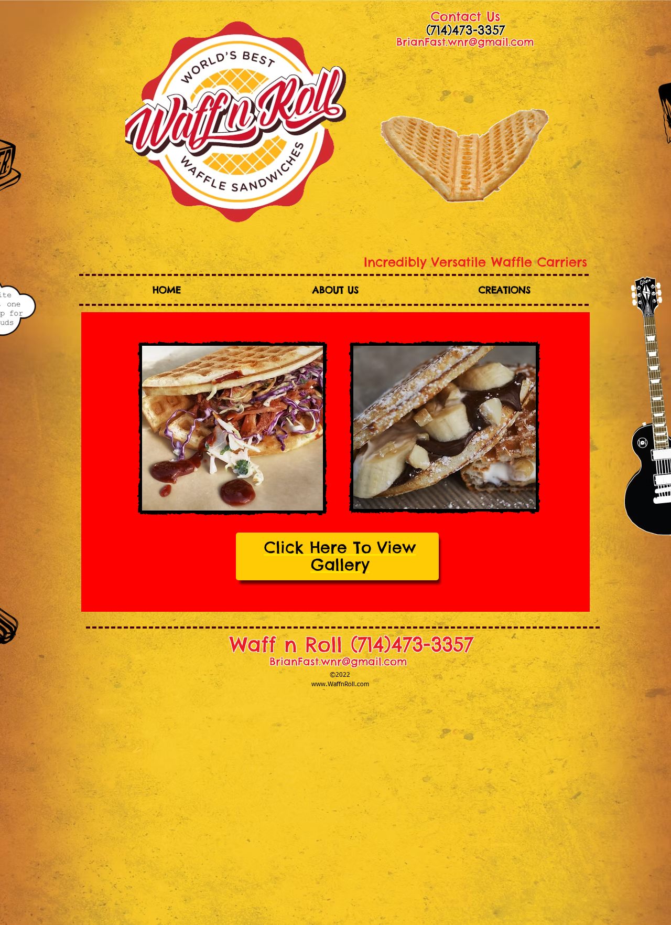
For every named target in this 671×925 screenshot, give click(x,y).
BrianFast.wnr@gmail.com (465, 41)
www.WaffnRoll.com (340, 685)
